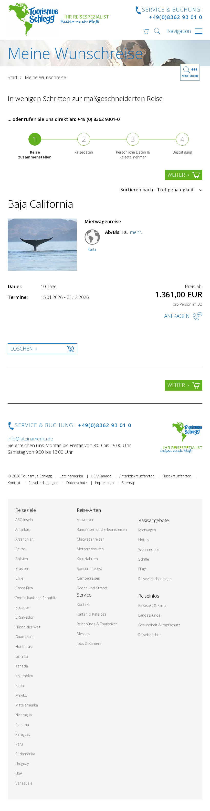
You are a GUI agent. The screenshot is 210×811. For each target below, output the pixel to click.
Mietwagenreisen (90, 539)
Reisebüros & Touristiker (97, 623)
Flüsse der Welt (27, 627)
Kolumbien (24, 675)
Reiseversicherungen (155, 578)
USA (18, 773)
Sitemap (128, 482)
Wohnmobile (148, 549)
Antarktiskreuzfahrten (136, 476)
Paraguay (22, 734)
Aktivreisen (85, 519)
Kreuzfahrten (87, 558)
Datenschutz (76, 482)
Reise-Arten (89, 510)
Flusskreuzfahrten (176, 476)
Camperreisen (88, 578)
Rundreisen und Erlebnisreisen (102, 529)
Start (12, 77)
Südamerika (25, 753)
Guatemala (24, 636)
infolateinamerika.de (30, 439)
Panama (22, 724)
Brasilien (22, 568)
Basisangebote (153, 520)
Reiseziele (25, 510)
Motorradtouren (90, 548)
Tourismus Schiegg (36, 476)
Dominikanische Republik (36, 597)
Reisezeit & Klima (152, 605)
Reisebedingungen (43, 482)
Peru (19, 744)
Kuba (19, 685)
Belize (20, 548)
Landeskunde (149, 615)
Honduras (23, 646)
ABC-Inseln (24, 519)
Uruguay (22, 763)
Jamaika (21, 656)
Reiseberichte (149, 634)
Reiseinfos (148, 596)
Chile (19, 578)
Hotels (143, 539)
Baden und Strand (92, 588)
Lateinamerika (71, 476)
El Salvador (24, 617)
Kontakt (14, 482)
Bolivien (21, 558)
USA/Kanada (101, 476)
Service (84, 595)
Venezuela (23, 783)
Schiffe (143, 559)
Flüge (142, 569)
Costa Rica (24, 588)
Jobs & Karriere (89, 643)
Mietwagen (147, 529)
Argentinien (24, 539)
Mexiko (21, 695)
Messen (83, 633)
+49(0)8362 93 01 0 (175, 17)
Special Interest (89, 568)
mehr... (136, 232)
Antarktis (22, 529)
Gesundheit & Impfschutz (159, 625)
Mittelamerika (26, 705)
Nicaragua (23, 714)
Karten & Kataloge (92, 614)
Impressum (104, 482)
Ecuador (22, 607)
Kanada (21, 666)
